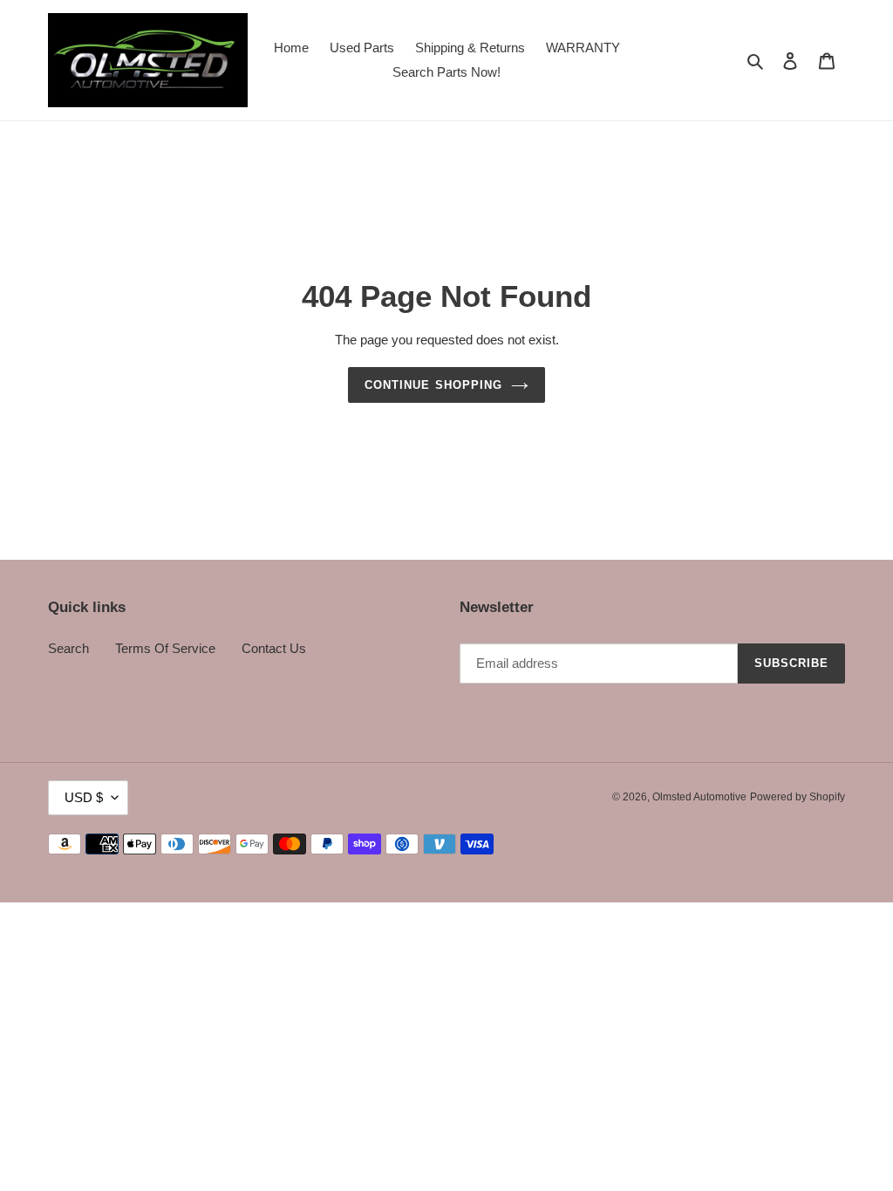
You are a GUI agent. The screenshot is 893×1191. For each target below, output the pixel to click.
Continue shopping (433, 384)
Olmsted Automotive (699, 797)
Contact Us (274, 648)
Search (68, 648)
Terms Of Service (165, 648)
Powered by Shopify (797, 797)
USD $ (84, 797)
